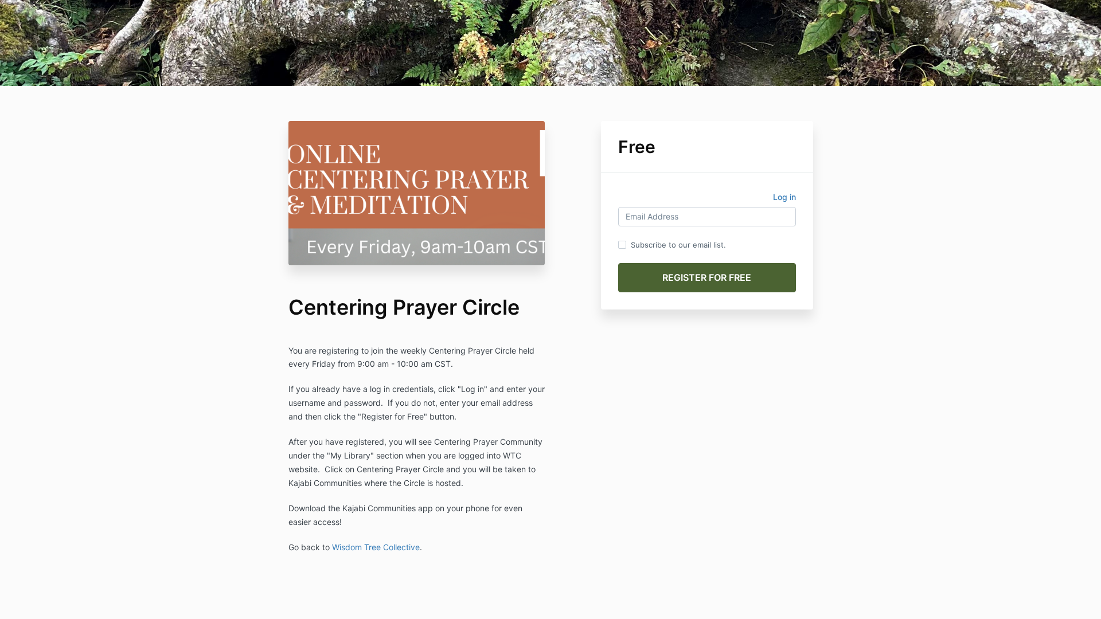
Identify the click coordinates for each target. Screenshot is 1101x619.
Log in (784, 197)
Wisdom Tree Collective (376, 547)
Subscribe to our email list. (678, 244)
